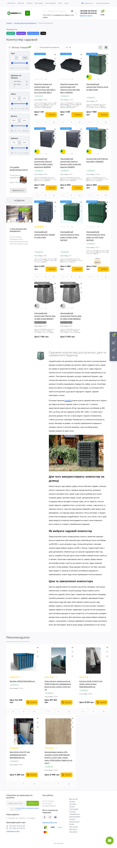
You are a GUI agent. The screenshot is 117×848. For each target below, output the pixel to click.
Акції (67, 3)
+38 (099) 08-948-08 (88, 11)
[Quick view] (55, 54)
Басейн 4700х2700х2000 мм (22, 681)
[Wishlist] (55, 59)
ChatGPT (10, 33)
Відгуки (21, 3)
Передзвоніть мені (12, 831)
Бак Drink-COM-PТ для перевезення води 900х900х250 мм (20, 755)
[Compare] (55, 63)
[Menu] (27, 13)
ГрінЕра (9, 23)
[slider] (12, 63)
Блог (60, 3)
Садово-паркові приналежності (25, 23)
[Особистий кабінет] (113, 357)
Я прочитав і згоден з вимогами (24, 809)
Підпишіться (32, 803)
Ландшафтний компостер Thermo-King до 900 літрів (97, 87)
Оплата (29, 3)
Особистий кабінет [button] (103, 3)
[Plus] (53, 122)
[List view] (100, 47)
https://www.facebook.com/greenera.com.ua (44, 817)
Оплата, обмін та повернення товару (27, 808)
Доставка (39, 3)
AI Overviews (33, 33)
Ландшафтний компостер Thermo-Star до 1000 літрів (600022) (70, 316)
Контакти (11, 3)
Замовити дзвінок (86, 15)
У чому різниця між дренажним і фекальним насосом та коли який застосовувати (18, 230)
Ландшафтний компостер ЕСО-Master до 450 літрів (44, 234)
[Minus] (37, 122)
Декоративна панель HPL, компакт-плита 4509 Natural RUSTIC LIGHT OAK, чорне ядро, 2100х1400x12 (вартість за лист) (58, 757)
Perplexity (21, 33)
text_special (73, 832)
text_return (73, 829)
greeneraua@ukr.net (49, 822)
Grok (43, 33)
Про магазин (50, 3)
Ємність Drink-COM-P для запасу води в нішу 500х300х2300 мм (90, 684)
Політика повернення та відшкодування (74, 814)
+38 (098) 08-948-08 (88, 13)
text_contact (73, 826)
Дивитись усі (18, 190)
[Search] (45, 11)
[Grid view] (106, 47)
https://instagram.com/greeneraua (50, 817)
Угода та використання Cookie (74, 821)
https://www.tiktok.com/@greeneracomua (55, 817)
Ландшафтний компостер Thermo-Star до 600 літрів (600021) (45, 316)
